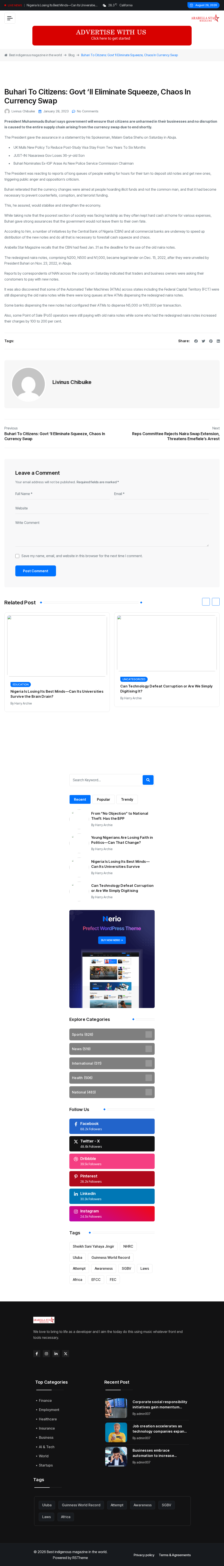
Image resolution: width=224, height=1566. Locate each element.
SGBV (126, 1268)
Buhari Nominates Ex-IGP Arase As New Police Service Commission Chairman (74, 163)
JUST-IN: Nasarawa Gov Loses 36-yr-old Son (49, 155)
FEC (113, 1279)
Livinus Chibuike (23, 111)
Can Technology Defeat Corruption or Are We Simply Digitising (122, 888)
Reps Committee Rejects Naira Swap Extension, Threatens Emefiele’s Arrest (176, 436)
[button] (206, 601)
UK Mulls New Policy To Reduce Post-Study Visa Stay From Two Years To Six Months (80, 147)
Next (216, 428)
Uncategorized (24, 679)
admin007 (143, 1414)
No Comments (87, 111)
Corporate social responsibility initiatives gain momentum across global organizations (160, 1404)
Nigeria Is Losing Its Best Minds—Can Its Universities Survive (120, 864)
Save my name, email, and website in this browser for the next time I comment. (82, 556)
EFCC (96, 1279)
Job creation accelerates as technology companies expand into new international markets (160, 1429)
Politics (128, 679)
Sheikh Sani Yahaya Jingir (93, 1246)
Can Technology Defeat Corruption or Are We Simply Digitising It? (56, 688)
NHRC (128, 1246)
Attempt (79, 1268)
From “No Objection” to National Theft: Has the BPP (119, 816)
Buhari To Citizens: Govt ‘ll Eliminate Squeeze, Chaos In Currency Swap (54, 436)
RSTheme (80, 1558)
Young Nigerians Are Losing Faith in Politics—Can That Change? (122, 840)
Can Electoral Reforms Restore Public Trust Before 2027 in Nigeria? (165, 688)
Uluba (77, 1257)
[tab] (80, 799)
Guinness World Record (110, 1257)
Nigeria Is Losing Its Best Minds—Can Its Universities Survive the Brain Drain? (61, 5)
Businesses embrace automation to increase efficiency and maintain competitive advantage (153, 1453)
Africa (77, 1279)
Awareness (104, 1268)
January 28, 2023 (56, 111)
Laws (144, 1268)
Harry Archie (23, 698)
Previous (11, 428)
